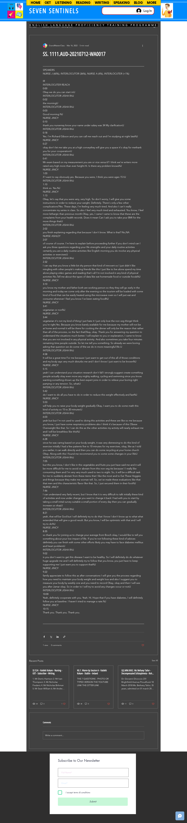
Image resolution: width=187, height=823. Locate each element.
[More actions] (142, 45)
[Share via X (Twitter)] (51, 636)
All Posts (32, 26)
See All (155, 660)
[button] (154, 27)
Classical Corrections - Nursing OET (57, 26)
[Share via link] (64, 636)
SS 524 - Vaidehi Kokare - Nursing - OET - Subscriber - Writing (47, 672)
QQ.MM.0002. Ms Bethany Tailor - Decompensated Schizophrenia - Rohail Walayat (137, 672)
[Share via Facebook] (44, 636)
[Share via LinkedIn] (57, 636)
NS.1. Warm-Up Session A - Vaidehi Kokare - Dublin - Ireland (92, 672)
